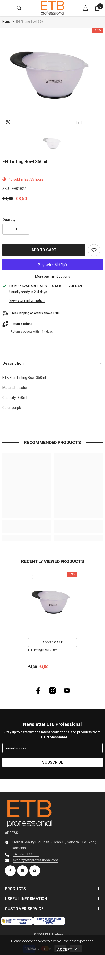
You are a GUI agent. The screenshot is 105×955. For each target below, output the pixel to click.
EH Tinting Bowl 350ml (43, 650)
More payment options (52, 276)
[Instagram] (52, 690)
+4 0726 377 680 (26, 854)
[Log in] (85, 8)
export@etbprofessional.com (35, 860)
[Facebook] (38, 690)
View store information (27, 300)
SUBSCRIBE (52, 762)
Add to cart (44, 250)
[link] (26, 526)
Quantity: (9, 220)
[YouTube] (67, 690)
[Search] (19, 8)
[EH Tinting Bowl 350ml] (52, 603)
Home (6, 21)
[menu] (5, 8)
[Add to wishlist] (94, 250)
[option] (52, 78)
